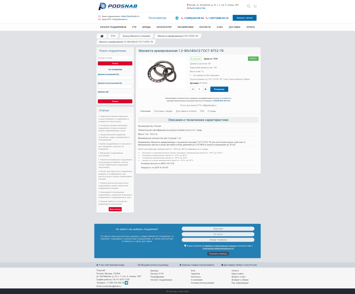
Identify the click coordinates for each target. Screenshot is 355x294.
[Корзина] (255, 6)
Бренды (154, 270)
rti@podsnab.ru (119, 19)
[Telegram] (176, 18)
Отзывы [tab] (212, 111)
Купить (253, 58)
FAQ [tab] (202, 111)
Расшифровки (157, 276)
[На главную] (102, 36)
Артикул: (194, 83)
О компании (196, 279)
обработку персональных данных (220, 246)
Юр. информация (240, 282)
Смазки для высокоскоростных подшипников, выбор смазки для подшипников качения (113, 185)
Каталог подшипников (161, 279)
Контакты (196, 276)
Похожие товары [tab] (163, 111)
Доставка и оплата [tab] (186, 111)
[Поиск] (248, 6)
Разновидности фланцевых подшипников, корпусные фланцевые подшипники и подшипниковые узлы (115, 194)
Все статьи (115, 209)
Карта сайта (238, 273)
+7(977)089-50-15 (218, 18)
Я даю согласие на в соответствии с (220, 247)
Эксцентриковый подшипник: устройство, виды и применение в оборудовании (114, 137)
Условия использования (202, 282)
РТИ (113, 36)
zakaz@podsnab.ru (130, 16)
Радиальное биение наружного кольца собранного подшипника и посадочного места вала (113, 118)
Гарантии (195, 273)
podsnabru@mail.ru (111, 286)
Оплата (235, 270)
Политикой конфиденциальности (218, 248)
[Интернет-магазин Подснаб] (117, 6)
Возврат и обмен (240, 279)
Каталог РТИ (156, 273)
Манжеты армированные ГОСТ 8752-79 (178, 36)
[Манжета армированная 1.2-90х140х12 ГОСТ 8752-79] (162, 72)
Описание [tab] (145, 111)
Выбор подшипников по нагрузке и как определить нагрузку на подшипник (114, 146)
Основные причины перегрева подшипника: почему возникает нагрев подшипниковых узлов (112, 128)
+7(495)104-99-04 (193, 18)
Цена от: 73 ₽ (211, 59)
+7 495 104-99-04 (115, 282)
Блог (193, 270)
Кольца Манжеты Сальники (136, 36)
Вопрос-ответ (239, 276)
